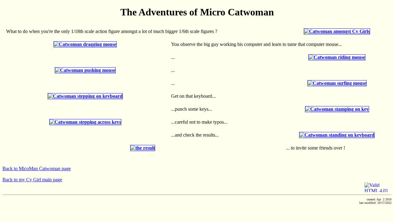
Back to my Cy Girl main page (32, 179)
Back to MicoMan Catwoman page (36, 168)
